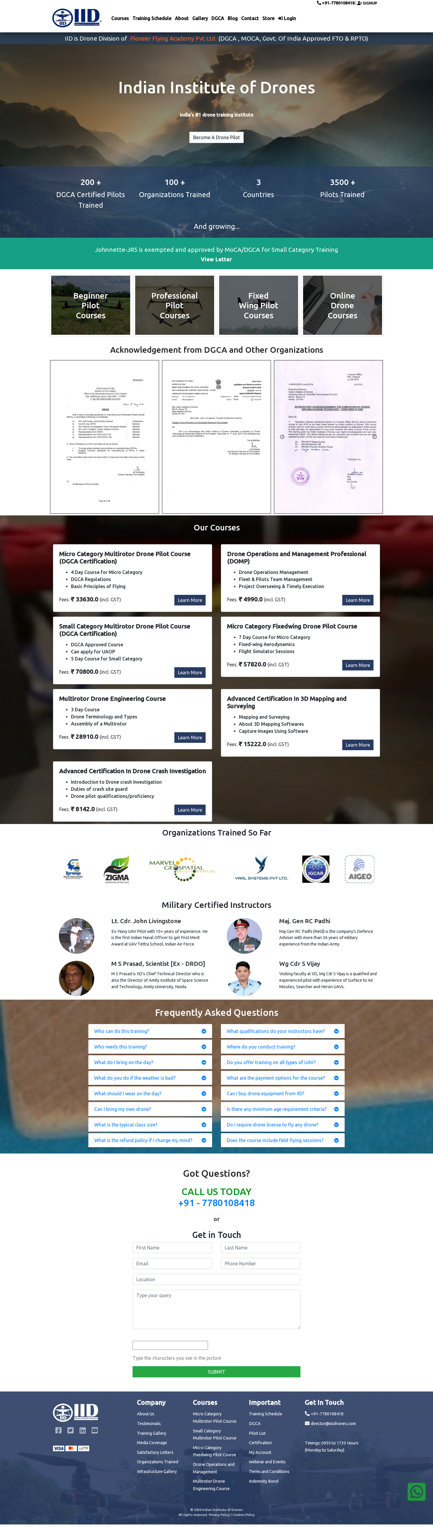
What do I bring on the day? (123, 1062)
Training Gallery (151, 1433)
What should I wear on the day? (127, 1093)
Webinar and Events (267, 1461)
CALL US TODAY (216, 1191)
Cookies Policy (243, 1515)
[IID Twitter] (71, 1431)
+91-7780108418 (338, 3)
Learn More (190, 600)
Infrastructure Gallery (157, 1471)
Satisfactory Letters (155, 1452)
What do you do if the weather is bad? (135, 1078)
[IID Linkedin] (83, 1431)
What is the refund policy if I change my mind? (143, 1140)
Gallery (200, 18)
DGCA (217, 18)
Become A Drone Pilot (216, 137)
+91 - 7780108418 (216, 1202)
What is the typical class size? (125, 1124)
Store (268, 18)
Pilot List (257, 1433)
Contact (250, 18)
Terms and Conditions (269, 1471)
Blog (233, 18)
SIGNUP (369, 3)
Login (289, 18)
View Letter (216, 259)
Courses (120, 18)
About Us (145, 1414)
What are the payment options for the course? (276, 1078)
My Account (260, 1452)
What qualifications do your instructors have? (276, 1031)
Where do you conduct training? (261, 1046)
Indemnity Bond (263, 1481)
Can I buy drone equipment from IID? (265, 1093)
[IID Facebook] (59, 1431)
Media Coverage (152, 1442)
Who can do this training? (121, 1031)
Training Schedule (152, 18)
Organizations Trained (157, 1461)
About (182, 18)
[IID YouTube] (94, 1431)
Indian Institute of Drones (222, 1510)
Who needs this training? (120, 1046)
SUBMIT (216, 1371)
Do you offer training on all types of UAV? (271, 1062)
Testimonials (149, 1423)
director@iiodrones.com (333, 1423)
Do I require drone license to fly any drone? (272, 1124)
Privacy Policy (219, 1515)
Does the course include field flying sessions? (275, 1140)
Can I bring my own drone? (122, 1109)
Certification (260, 1442)
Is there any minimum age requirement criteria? (277, 1109)
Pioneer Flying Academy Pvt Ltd (172, 38)
